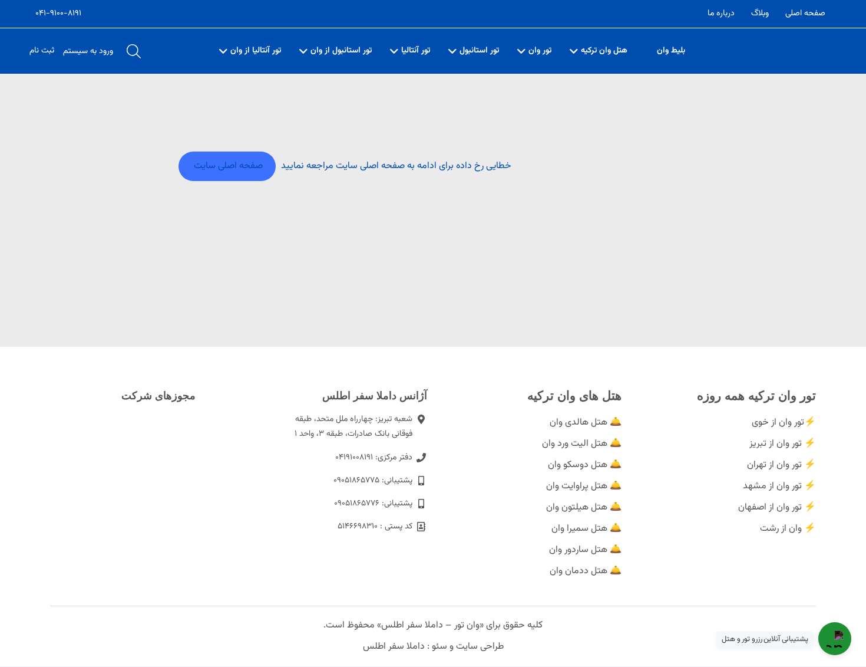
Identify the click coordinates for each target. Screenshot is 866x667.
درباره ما (721, 13)
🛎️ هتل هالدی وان (586, 422)
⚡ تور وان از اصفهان (777, 507)
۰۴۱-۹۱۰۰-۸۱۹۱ (58, 13)
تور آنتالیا (415, 50)
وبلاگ (760, 13)
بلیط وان (671, 50)
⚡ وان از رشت (788, 528)
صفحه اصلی (805, 13)
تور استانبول (479, 50)
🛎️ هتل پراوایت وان (584, 486)
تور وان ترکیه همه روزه (756, 395)
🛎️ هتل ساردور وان (585, 550)
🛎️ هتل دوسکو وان (585, 465)
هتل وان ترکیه (604, 50)
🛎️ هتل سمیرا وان (586, 528)
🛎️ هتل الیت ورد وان (582, 443)
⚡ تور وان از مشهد (779, 486)
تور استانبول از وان (341, 50)
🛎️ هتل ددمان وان (586, 571)
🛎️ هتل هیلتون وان (584, 507)
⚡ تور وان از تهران (781, 465)
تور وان (539, 50)
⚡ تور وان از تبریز (782, 443)
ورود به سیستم (88, 51)
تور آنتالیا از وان (255, 50)
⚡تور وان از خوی (784, 422)
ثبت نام (41, 50)
